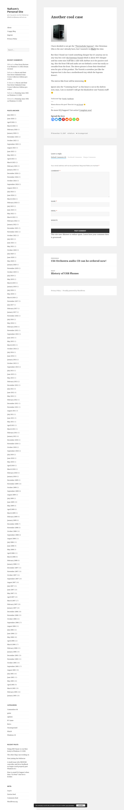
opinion (10, 717)
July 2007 (10, 586)
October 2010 (12, 447)
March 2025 (11, 162)
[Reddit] (67, 119)
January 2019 (11, 287)
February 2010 (12, 473)
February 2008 (12, 560)
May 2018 (10, 294)
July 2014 (10, 352)
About (9, 28)
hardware (70, 99)
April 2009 (10, 509)
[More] (77, 119)
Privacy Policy (12, 39)
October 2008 (12, 531)
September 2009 (13, 491)
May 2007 (10, 593)
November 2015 (12, 330)
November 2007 (12, 571)
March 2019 (11, 283)
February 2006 (12, 648)
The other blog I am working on (18, 755)
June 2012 (10, 392)
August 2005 (11, 670)
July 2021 (10, 239)
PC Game (10, 720)
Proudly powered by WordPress (74, 291)
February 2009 (12, 517)
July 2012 (10, 389)
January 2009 (11, 520)
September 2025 (13, 144)
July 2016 (10, 319)
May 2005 (10, 681)
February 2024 (12, 203)
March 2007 (11, 601)
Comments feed (12, 798)
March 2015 (11, 345)
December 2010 (12, 440)
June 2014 (10, 356)
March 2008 (11, 557)
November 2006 (12, 615)
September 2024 (13, 184)
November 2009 (12, 484)
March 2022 (11, 217)
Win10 (9, 731)
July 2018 (10, 290)
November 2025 (12, 137)
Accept (80, 805)
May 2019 (10, 279)
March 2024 (11, 199)
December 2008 (12, 524)
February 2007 (12, 604)
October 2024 (12, 181)
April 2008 (10, 553)
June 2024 (10, 195)
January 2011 (11, 436)
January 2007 (11, 608)
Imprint (10, 35)
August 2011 (11, 411)
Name (54, 201)
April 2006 (10, 641)
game (9, 713)
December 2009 (12, 480)
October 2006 (12, 619)
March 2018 (11, 298)
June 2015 (10, 338)
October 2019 (12, 272)
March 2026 (11, 126)
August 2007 (11, 582)
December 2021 (12, 228)
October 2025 (12, 141)
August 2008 (11, 539)
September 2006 (13, 623)
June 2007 (10, 590)
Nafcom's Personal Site (15, 10)
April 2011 (10, 425)
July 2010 (10, 455)
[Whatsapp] (74, 119)
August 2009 (11, 495)
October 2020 (12, 250)
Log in (9, 791)
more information (70, 805)
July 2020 (10, 254)
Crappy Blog (11, 31)
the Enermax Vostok (74, 58)
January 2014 (11, 360)
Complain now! (85, 110)
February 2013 (12, 382)
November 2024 (12, 177)
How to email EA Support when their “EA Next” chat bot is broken (18, 774)
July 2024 (10, 192)
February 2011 (12, 433)
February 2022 (12, 221)
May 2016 (10, 323)
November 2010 (12, 444)
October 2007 (12, 575)
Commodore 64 (12, 709)
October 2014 (12, 349)
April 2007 (10, 597)
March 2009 (11, 513)
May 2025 (10, 155)
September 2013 (13, 367)
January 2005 (11, 696)
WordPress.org (12, 802)
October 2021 (12, 235)
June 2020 (10, 257)
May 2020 (10, 261)
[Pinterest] (63, 119)
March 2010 (11, 469)
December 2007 (12, 568)
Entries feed (11, 794)
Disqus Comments (89, 157)
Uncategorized (12, 728)
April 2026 (10, 122)
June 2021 (10, 243)
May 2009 (10, 506)
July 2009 (10, 498)
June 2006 (10, 634)
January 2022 (11, 224)
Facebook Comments (75, 157)
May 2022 (10, 214)
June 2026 (10, 119)
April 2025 (10, 159)
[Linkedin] (59, 119)
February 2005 (12, 692)
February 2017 (12, 308)
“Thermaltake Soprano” (84, 46)
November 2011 (12, 407)
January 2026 (11, 133)
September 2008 (13, 535)
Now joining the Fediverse (16, 758)
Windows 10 (11, 735)
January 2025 (11, 170)
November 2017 (12, 301)
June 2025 (10, 151)
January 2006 (11, 652)
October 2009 (12, 487)
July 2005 (10, 674)
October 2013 (12, 363)
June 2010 (10, 458)
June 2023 (10, 210)
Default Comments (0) (58, 157)
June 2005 (10, 677)
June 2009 (10, 502)
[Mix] (70, 119)
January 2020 (11, 265)
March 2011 (11, 429)
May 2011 (10, 422)
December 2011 (12, 403)
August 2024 (11, 188)
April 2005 (10, 685)
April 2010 (10, 466)
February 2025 (12, 166)
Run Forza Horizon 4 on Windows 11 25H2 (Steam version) (17, 66)
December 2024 (12, 173)
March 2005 (11, 688)
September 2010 (13, 451)
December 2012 (12, 385)
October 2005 (12, 663)
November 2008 (12, 528)
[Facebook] (52, 119)
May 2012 (10, 396)
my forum (79, 104)
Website (54, 220)
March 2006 (11, 644)
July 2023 (10, 206)
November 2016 (12, 316)
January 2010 (11, 476)
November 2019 (12, 268)
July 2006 (10, 630)
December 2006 (12, 612)
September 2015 (13, 334)
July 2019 (10, 276)
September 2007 (13, 579)
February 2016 (12, 327)
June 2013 (10, 374)
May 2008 (10, 550)
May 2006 (10, 637)
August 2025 (11, 148)
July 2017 (10, 305)
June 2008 (10, 546)
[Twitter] (56, 119)
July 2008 (10, 542)
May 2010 (10, 462)
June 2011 (10, 418)
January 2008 (11, 564)
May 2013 (10, 378)
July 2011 (10, 414)
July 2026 (10, 115)
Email (54, 211)
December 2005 (12, 655)
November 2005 (12, 659)
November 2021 (12, 232)
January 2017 (11, 312)
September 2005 (13, 666)
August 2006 (11, 626)
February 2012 (12, 400)
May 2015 (10, 341)
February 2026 (12, 130)
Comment (55, 171)
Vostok (64, 99)
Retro (9, 724)
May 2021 (10, 246)
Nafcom (71, 133)
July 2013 (10, 371)
